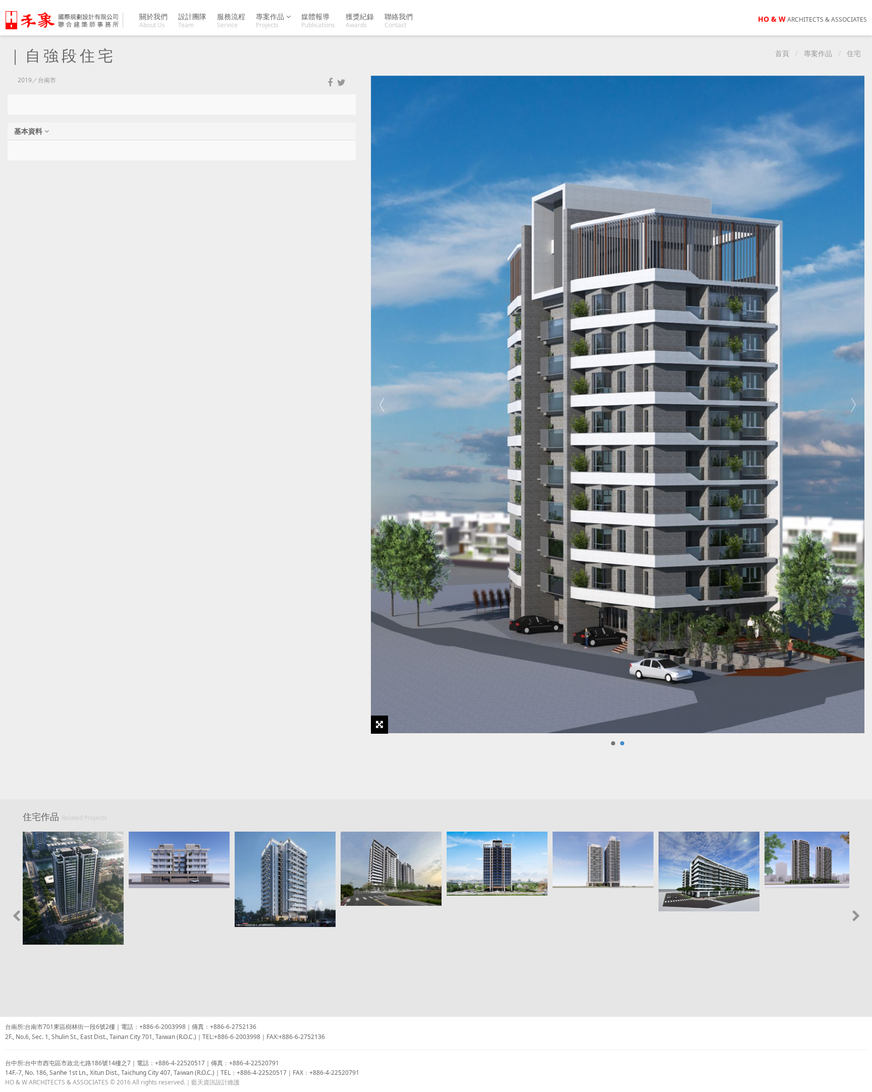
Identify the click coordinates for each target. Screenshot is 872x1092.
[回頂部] (859, 1079)
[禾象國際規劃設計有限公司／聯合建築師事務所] (67, 20)
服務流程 (231, 20)
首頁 (782, 53)
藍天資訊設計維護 (215, 1082)
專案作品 (271, 20)
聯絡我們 (399, 20)
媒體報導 (318, 20)
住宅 (854, 53)
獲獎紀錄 (360, 20)
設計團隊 (192, 20)
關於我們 (153, 20)
